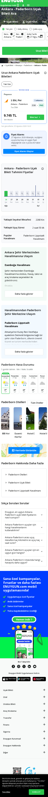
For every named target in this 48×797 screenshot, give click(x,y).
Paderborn (28, 65)
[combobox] (7, 37)
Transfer (7, 718)
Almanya (18, 65)
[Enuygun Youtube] (34, 667)
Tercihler (6, 792)
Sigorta (6, 731)
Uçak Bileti (9, 65)
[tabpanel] (24, 41)
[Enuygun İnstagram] (18, 667)
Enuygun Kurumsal (12, 738)
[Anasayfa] (2, 65)
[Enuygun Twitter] (24, 667)
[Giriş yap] (23, 5)
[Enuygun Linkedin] (29, 667)
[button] (6, 193)
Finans (6, 724)
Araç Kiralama (9, 711)
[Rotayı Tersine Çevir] (13, 36)
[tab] (10, 22)
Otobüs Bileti (9, 704)
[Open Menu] (28, 5)
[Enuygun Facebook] (13, 667)
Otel (5, 697)
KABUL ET (36, 792)
